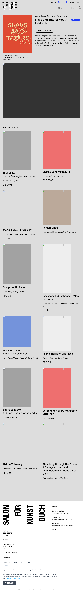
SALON (5, 535)
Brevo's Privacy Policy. (13, 578)
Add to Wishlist (44, 30)
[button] (78, 3)
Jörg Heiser (51, 16)
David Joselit (62, 16)
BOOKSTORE (7, 533)
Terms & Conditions (63, 589)
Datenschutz (53, 589)
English (13, 57)
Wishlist (55, 2)
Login (71, 2)
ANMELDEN (9, 583)
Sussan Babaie (40, 16)
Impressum (46, 589)
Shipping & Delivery (36, 589)
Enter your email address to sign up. (17, 562)
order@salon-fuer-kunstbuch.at (62, 519)
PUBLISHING (7, 531)
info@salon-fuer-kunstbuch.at (61, 513)
